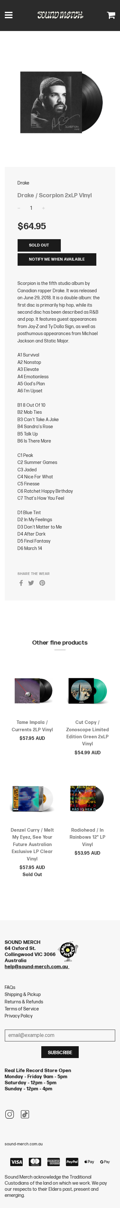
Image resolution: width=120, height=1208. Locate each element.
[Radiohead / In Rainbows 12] (88, 800)
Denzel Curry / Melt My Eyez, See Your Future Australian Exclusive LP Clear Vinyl (32, 845)
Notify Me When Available (57, 259)
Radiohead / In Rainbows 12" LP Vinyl (88, 837)
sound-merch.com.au (24, 1144)
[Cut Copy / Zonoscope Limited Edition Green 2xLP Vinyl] (88, 692)
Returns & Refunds (24, 1002)
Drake (23, 183)
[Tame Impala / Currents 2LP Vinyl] (32, 692)
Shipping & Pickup (23, 994)
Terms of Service (22, 1009)
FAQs (10, 987)
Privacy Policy (19, 1016)
